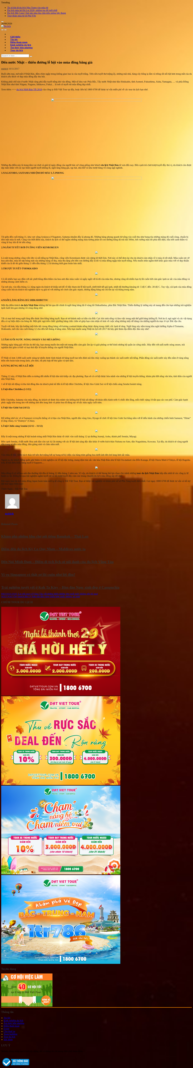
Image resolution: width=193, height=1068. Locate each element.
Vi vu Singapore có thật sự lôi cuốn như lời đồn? (38, 575)
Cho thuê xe (9, 1031)
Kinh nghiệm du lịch (13, 1020)
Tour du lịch (16, 50)
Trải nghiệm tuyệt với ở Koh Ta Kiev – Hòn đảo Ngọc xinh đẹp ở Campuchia (60, 587)
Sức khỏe (8, 1039)
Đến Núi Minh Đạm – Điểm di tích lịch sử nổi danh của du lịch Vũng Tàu (57, 562)
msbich (4, 68)
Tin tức (7, 1018)
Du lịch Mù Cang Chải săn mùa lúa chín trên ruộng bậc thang (36, 13)
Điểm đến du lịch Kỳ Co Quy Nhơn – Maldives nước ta (43, 549)
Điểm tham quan (11, 1026)
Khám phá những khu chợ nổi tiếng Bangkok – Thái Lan (44, 536)
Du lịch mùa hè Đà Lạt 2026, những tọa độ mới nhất (32, 10)
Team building (10, 1034)
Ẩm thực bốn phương (14, 1023)
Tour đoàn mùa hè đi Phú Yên (21, 15)
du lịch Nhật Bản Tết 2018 (29, 89)
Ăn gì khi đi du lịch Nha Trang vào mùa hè (27, 7)
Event (6, 1028)
